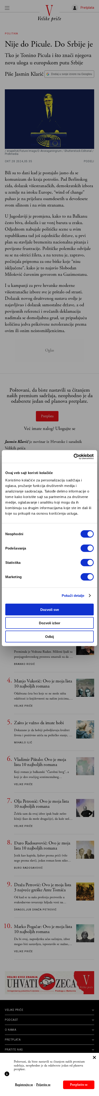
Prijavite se (43, 1085)
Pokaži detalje (73, 596)
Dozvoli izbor (49, 623)
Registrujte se (24, 1085)
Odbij (49, 636)
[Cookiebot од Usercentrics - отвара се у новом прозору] (73, 456)
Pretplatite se (78, 1085)
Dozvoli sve (49, 609)
